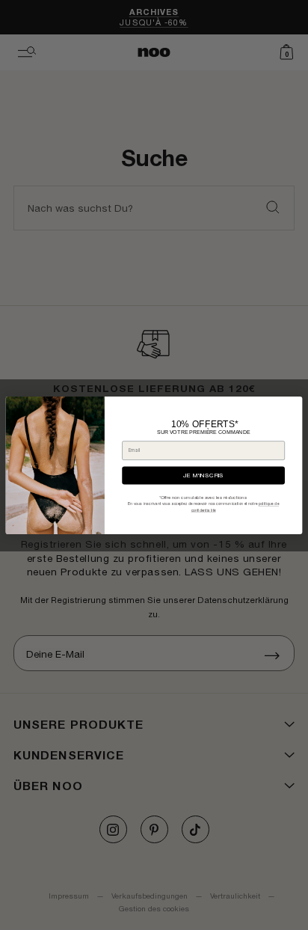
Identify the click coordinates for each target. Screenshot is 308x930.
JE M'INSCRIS (203, 474)
